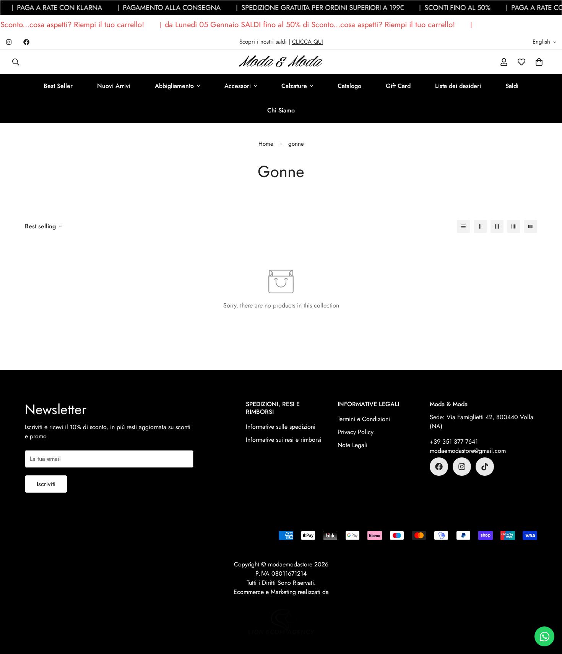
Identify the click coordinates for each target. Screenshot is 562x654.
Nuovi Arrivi (113, 85)
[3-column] (497, 226)
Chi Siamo (281, 110)
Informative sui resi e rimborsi (283, 439)
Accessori (237, 85)
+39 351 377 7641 (454, 441)
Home (265, 144)
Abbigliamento (174, 85)
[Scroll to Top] (547, 612)
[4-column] (513, 226)
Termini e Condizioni (364, 419)
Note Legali (352, 445)
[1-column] (463, 226)
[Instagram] (9, 42)
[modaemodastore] (281, 62)
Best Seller (58, 85)
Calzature (294, 85)
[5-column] (530, 226)
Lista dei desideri (458, 85)
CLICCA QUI (307, 41)
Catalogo (349, 85)
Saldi (511, 85)
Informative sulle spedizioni (280, 426)
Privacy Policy (356, 432)
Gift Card (398, 85)
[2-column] (480, 226)
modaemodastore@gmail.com (468, 450)
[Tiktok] (485, 466)
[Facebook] (26, 42)
